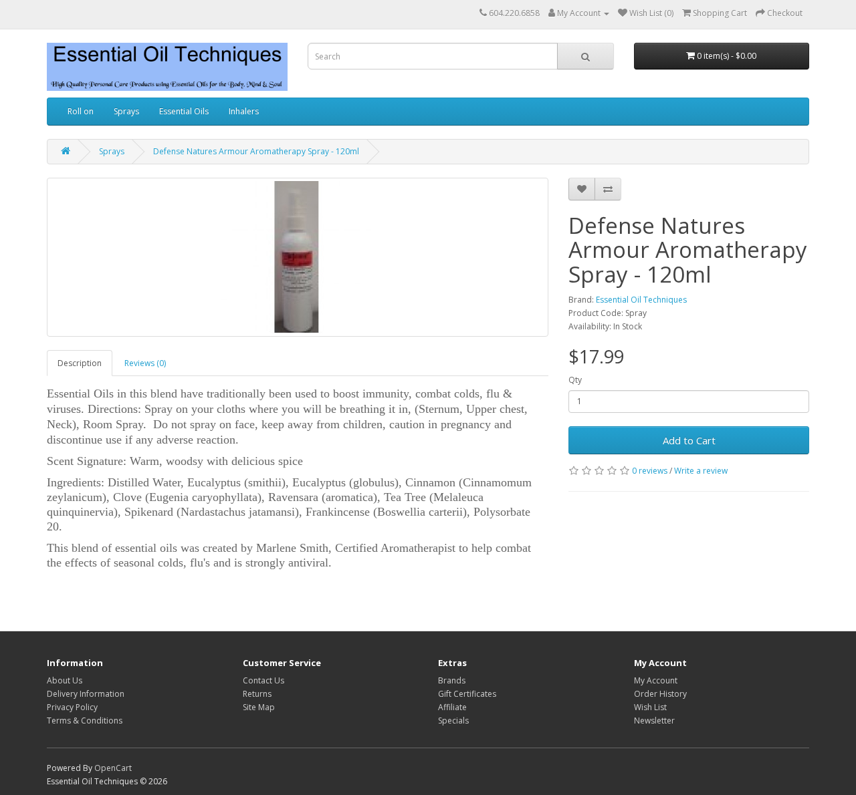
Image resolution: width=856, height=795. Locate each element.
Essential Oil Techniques (641, 299)
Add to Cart (689, 440)
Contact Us (263, 680)
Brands (451, 680)
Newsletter (654, 720)
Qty (575, 379)
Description (80, 363)
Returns (257, 693)
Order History (660, 693)
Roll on (81, 111)
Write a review (701, 470)
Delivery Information (85, 693)
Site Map (259, 707)
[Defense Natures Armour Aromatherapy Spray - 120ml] (297, 257)
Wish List (650, 707)
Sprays (126, 111)
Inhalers (244, 111)
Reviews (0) (145, 363)
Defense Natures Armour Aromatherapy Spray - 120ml (256, 151)
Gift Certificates (467, 693)
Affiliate (452, 707)
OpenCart (113, 768)
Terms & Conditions (84, 720)
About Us (64, 680)
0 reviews (649, 470)
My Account (655, 680)
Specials (453, 720)
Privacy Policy (72, 707)
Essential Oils (184, 111)
